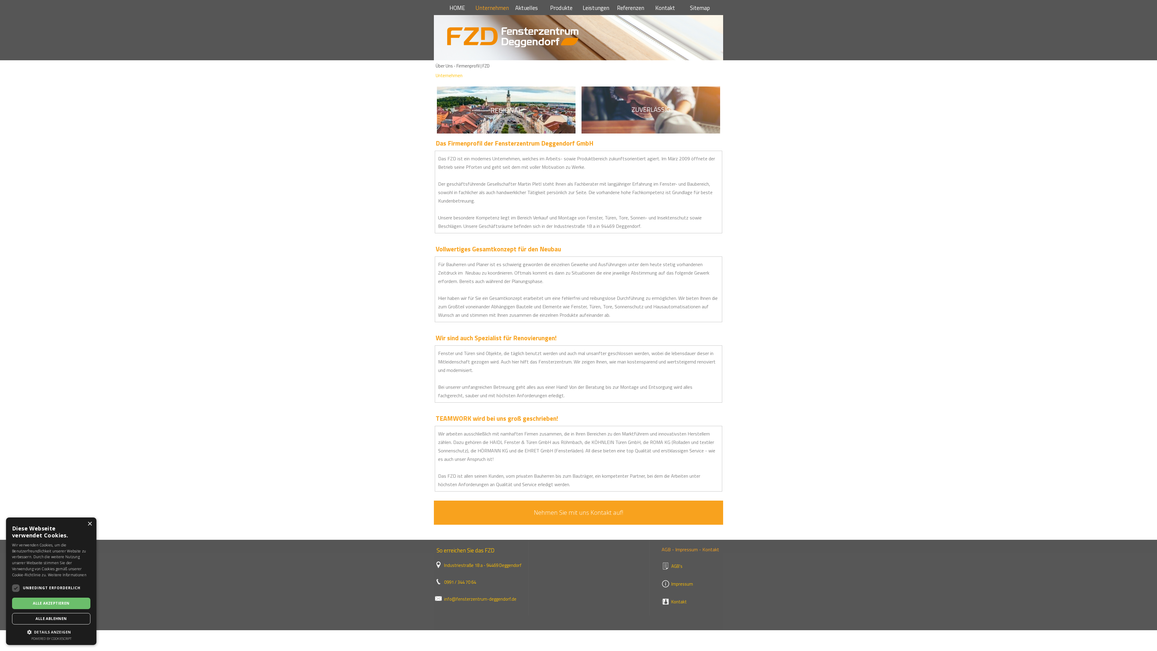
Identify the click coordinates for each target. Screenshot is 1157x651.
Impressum (682, 583)
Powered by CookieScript (51, 638)
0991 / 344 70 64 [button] (460, 582)
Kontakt (665, 8)
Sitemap (700, 8)
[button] (51, 631)
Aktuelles (526, 8)
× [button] (89, 524)
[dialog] (51, 581)
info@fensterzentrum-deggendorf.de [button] (480, 599)
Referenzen (630, 8)
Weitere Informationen (67, 574)
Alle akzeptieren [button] (51, 603)
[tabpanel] (506, 110)
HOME (457, 8)
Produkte (561, 8)
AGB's (676, 566)
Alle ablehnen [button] (51, 618)
